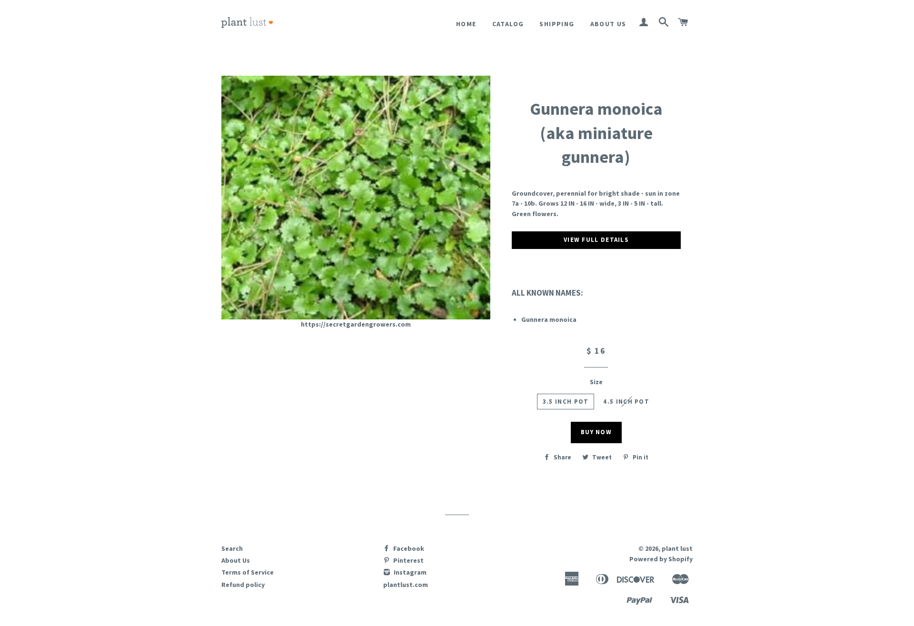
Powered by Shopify (661, 559)
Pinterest (408, 560)
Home (466, 24)
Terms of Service (247, 572)
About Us (608, 24)
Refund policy (243, 584)
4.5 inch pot (626, 401)
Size (596, 382)
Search (232, 548)
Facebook (408, 548)
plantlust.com (405, 584)
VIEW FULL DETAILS (596, 240)
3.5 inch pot (566, 401)
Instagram (409, 572)
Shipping (556, 24)
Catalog (508, 24)
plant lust (677, 548)
